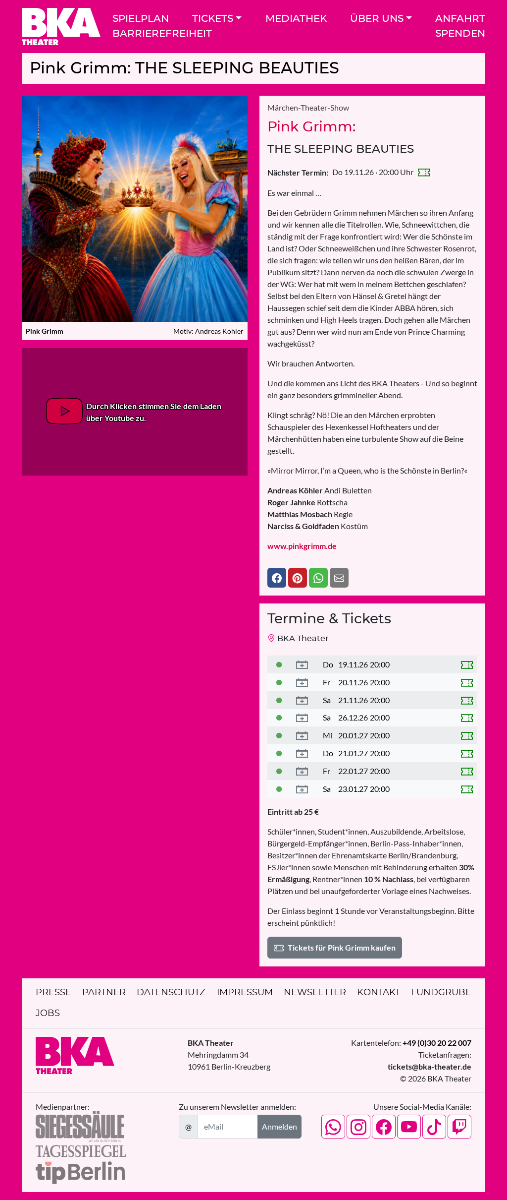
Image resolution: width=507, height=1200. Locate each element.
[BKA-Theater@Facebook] (384, 1127)
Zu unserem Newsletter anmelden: (237, 1106)
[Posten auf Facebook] (276, 578)
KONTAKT (378, 992)
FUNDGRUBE (441, 992)
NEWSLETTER (315, 992)
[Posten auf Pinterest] (297, 578)
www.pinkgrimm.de (302, 545)
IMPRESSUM (245, 992)
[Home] (61, 26)
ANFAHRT (460, 19)
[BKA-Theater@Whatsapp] (333, 1127)
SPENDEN (460, 34)
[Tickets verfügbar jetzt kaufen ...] (279, 664)
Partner (104, 992)
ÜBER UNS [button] (377, 19)
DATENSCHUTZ (171, 992)
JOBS (48, 1013)
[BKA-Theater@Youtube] (409, 1127)
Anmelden (279, 1126)
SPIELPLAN (140, 19)
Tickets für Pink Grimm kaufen (342, 947)
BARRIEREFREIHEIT (162, 34)
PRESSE (53, 992)
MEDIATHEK (296, 19)
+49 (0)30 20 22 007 (437, 1042)
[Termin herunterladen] (302, 664)
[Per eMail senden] (339, 578)
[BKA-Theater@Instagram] (358, 1127)
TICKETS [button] (212, 19)
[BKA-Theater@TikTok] (434, 1127)
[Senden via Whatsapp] (318, 578)
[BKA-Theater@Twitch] (459, 1127)
